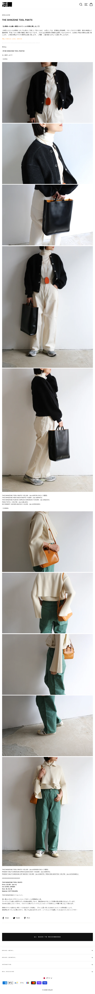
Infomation (6, 964)
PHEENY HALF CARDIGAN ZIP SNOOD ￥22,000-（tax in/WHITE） (24, 874)
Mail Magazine (8, 971)
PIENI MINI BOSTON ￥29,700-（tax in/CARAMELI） (62, 874)
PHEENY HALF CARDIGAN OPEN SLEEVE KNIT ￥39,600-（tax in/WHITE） (26, 871)
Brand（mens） (8, 950)
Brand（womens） (9, 957)
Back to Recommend (49, 937)
